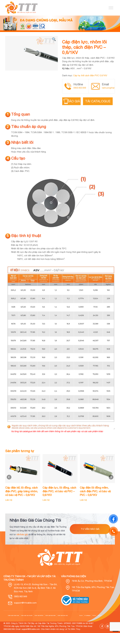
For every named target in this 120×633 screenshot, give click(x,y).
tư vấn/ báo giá (90, 529)
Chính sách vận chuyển (26, 615)
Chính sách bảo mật (63, 615)
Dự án (81, 615)
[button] (111, 477)
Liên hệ (99, 615)
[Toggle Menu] (111, 7)
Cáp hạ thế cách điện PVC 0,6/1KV (90, 75)
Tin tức (94, 615)
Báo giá (75, 101)
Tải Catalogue (97, 101)
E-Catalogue (87, 615)
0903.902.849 (79, 88)
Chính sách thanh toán (13, 615)
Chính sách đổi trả (38, 615)
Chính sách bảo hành (50, 615)
